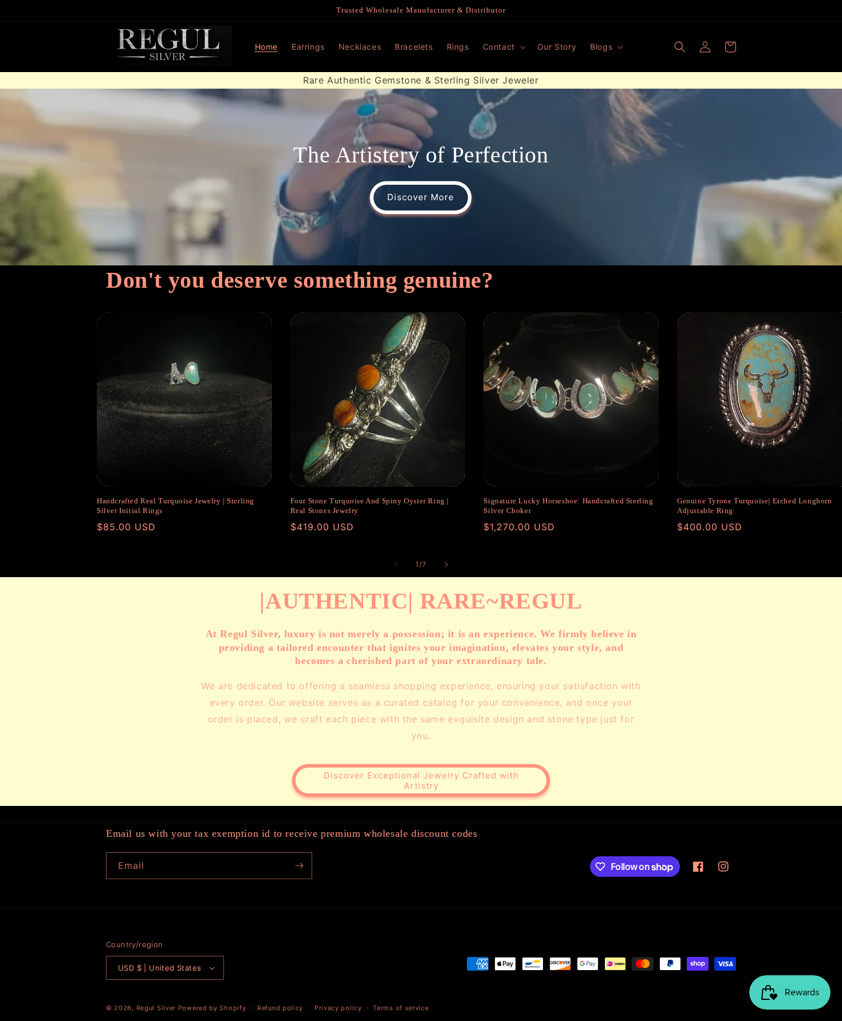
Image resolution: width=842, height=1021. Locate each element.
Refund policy (280, 1008)
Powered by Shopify (212, 1008)
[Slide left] (395, 564)
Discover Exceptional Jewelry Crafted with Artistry (421, 780)
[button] (503, 47)
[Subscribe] (299, 865)
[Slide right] (446, 564)
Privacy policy (338, 1008)
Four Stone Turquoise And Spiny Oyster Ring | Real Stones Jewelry (369, 505)
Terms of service (400, 1008)
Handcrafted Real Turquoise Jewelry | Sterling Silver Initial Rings (175, 505)
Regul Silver (156, 1008)
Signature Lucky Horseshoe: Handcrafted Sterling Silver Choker (568, 505)
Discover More (420, 197)
